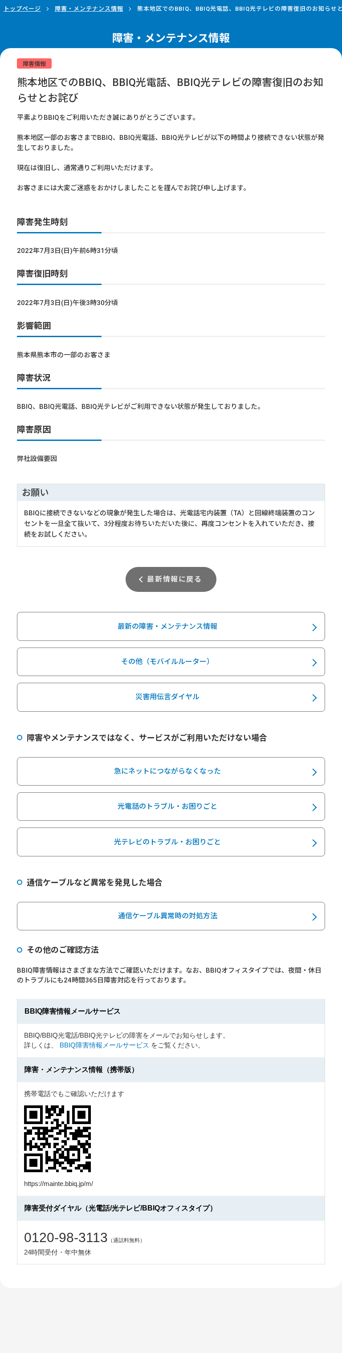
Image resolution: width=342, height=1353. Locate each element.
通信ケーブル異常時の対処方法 (167, 916)
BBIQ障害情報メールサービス (104, 1045)
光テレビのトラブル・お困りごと (167, 842)
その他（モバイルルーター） (167, 661)
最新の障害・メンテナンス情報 (167, 626)
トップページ (22, 8)
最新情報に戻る (174, 579)
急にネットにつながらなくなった (167, 771)
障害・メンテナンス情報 (89, 8)
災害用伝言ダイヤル (167, 697)
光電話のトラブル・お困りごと (167, 806)
